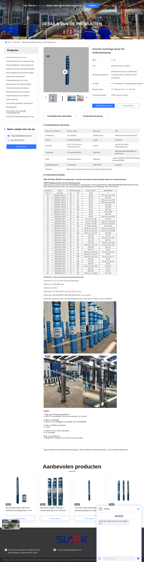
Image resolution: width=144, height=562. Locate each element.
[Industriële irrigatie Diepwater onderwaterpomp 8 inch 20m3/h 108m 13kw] (55, 490)
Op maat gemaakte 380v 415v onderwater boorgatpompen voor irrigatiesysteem (19, 509)
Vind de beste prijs (103, 106)
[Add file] (99, 558)
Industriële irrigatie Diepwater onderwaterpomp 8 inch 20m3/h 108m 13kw (52, 509)
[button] (8, 496)
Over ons (32, 6)
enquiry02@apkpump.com (21, 136)
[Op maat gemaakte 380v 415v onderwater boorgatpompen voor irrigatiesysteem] (20, 490)
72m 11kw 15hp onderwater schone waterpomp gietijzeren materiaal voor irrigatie (89, 509)
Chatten (92, 6)
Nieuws (49, 6)
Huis (25, 6)
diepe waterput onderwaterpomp (92, 450)
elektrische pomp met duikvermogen (63, 450)
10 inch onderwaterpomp (117, 450)
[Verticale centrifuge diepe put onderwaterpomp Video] (66, 70)
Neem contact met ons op (70, 6)
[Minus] (138, 509)
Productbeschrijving (92, 116)
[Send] (138, 558)
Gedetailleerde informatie (59, 116)
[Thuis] (7, 5)
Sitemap (6, 560)
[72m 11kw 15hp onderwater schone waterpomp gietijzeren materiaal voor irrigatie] (89, 490)
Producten (41, 6)
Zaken (56, 6)
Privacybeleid (15, 560)
